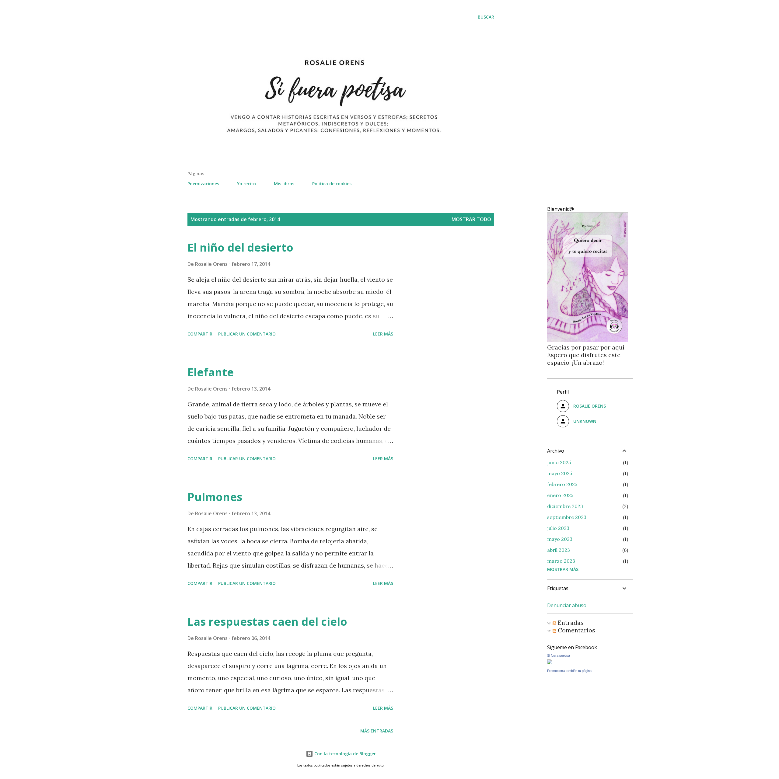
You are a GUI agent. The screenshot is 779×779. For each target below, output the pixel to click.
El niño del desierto (240, 247)
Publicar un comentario (247, 334)
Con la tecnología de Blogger (344, 753)
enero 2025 (560, 495)
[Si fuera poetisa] (549, 662)
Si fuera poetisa (558, 655)
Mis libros (284, 183)
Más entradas (376, 731)
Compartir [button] (199, 334)
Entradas (570, 622)
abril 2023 (558, 550)
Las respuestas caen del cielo (267, 621)
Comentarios (575, 630)
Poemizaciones (203, 183)
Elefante (210, 372)
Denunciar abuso (566, 605)
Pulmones (214, 496)
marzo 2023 (561, 561)
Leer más (383, 334)
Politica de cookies (331, 183)
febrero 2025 (562, 484)
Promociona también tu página (569, 671)
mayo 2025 (559, 473)
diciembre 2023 (565, 506)
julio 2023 (558, 528)
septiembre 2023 (566, 517)
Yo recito (246, 183)
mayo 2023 (559, 539)
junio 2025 (559, 462)
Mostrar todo (471, 219)
